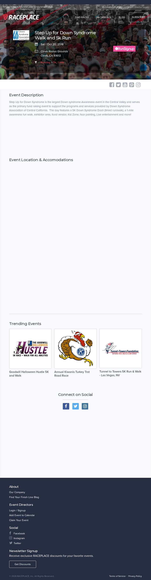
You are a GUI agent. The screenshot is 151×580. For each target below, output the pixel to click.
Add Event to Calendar (22, 515)
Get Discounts (23, 564)
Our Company (17, 492)
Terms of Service (117, 576)
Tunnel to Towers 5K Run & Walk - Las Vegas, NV (120, 373)
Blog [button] (122, 17)
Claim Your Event (18, 520)
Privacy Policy (135, 576)
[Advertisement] (75, 137)
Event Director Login (138, 7)
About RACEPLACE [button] (111, 7)
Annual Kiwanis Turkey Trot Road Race (72, 373)
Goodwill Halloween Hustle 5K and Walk (29, 373)
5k (54, 62)
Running (45, 62)
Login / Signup (17, 510)
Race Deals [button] (103, 17)
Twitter (17, 543)
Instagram (19, 538)
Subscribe (138, 17)
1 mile (61, 62)
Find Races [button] (82, 17)
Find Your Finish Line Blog (24, 497)
